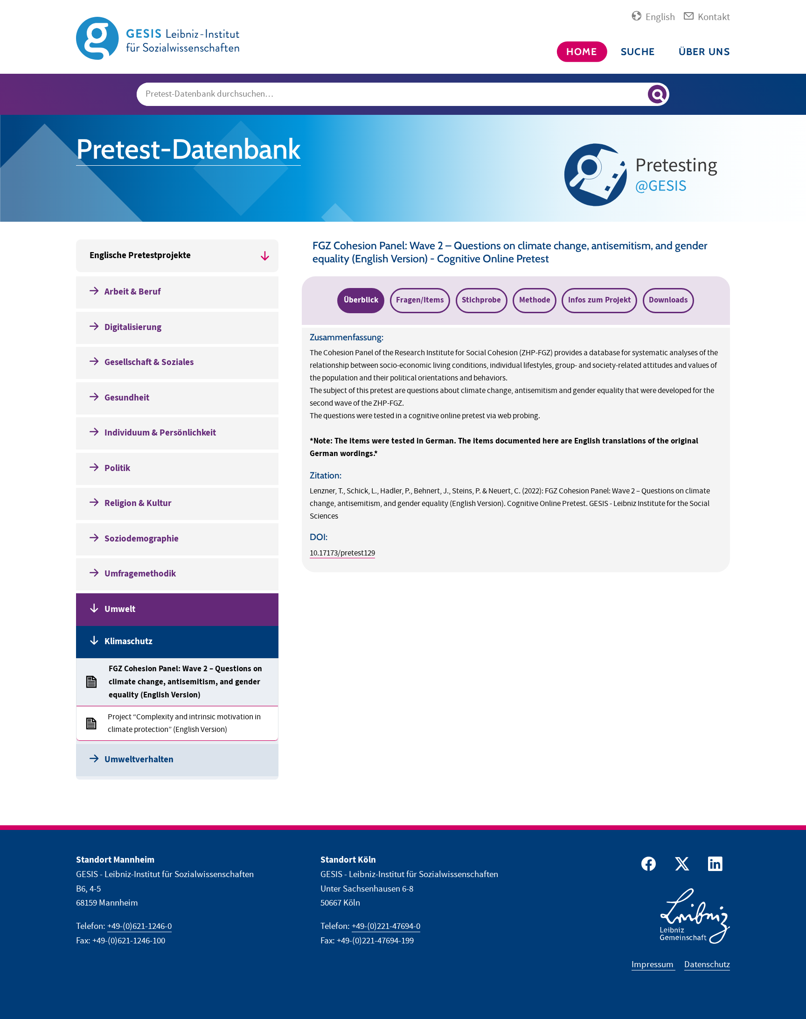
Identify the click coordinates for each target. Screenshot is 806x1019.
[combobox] (403, 94)
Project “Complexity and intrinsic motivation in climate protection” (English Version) (184, 723)
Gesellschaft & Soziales (149, 362)
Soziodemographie (141, 539)
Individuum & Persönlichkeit (160, 433)
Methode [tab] (534, 300)
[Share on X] (680, 866)
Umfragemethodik (140, 574)
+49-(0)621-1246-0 (139, 926)
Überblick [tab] (361, 300)
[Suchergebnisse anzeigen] (657, 94)
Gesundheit (126, 398)
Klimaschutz (128, 641)
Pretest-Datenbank (188, 149)
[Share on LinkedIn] (714, 866)
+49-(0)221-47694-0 (386, 926)
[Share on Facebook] (647, 866)
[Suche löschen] (636, 95)
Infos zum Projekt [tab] (599, 300)
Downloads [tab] (668, 300)
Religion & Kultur (138, 503)
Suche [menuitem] (638, 51)
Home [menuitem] (581, 51)
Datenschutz (707, 964)
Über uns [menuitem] (704, 51)
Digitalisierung (132, 327)
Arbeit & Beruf (132, 292)
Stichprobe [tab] (481, 300)
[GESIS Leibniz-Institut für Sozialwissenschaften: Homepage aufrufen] (157, 37)
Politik (117, 468)
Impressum (653, 964)
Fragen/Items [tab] (420, 300)
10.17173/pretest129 (342, 553)
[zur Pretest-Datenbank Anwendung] (643, 175)
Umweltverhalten (139, 759)
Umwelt (119, 609)
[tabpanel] (516, 450)
